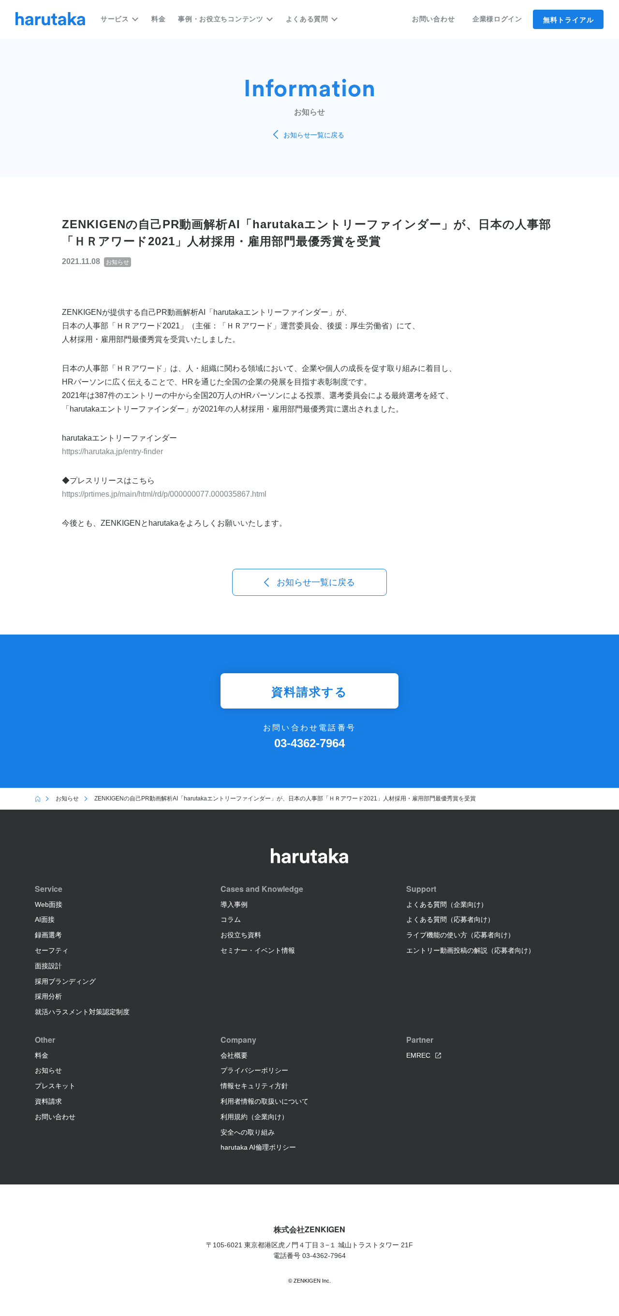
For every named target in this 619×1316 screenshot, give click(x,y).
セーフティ (52, 950)
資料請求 (48, 1101)
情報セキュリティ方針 (254, 1086)
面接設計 (48, 966)
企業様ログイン (497, 19)
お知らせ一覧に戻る (313, 135)
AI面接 (45, 919)
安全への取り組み (248, 1132)
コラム (231, 919)
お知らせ (48, 1070)
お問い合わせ (433, 19)
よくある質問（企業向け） (446, 904)
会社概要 (234, 1055)
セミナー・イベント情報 (258, 950)
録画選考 (48, 935)
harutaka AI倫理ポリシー (258, 1147)
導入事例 (234, 904)
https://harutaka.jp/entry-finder (112, 451)
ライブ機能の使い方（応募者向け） (460, 935)
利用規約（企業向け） (254, 1117)
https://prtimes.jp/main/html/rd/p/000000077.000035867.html (164, 494)
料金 (158, 19)
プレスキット (55, 1086)
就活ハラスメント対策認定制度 (82, 1012)
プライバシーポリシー (254, 1070)
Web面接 (48, 904)
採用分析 (48, 996)
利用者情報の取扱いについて (265, 1101)
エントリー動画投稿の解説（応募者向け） (470, 950)
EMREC (418, 1055)
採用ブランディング (65, 981)
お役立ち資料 (241, 935)
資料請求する (309, 691)
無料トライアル (568, 19)
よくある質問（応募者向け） (450, 919)
